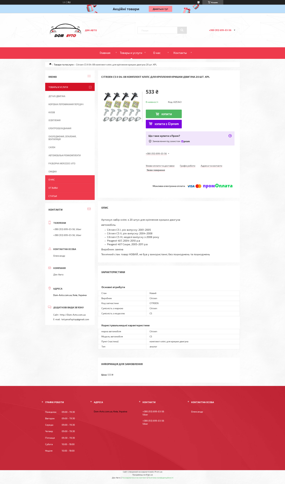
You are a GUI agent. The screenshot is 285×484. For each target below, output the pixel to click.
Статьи (52, 196)
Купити (166, 114)
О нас (157, 53)
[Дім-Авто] (65, 38)
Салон (51, 147)
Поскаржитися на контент (134, 477)
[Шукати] (182, 30)
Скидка (52, 171)
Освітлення (54, 120)
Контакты (180, 53)
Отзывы (53, 187)
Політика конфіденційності (160, 477)
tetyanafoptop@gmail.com (75, 319)
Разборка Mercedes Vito (61, 163)
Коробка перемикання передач (65, 104)
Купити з (161, 124)
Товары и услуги (131, 53)
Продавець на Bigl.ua (142, 474)
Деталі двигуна (56, 96)
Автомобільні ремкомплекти (64, 155)
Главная (105, 53)
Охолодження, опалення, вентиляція (62, 138)
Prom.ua (158, 471)
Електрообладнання (59, 128)
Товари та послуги (64, 64)
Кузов (51, 112)
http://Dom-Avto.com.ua (73, 314)
